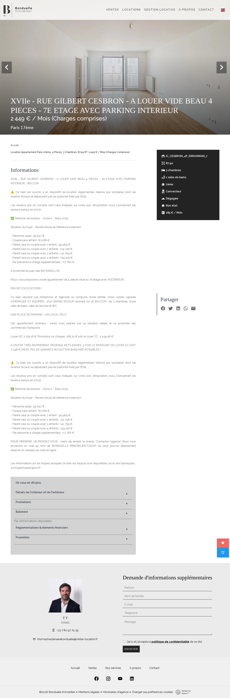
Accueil (15, 145)
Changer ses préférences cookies (152, 692)
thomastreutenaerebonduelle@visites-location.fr (67, 639)
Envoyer (131, 649)
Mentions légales (89, 692)
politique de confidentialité (170, 641)
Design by (186, 692)
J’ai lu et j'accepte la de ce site (164, 641)
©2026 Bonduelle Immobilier (57, 692)
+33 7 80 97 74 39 (67, 630)
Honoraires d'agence (115, 692)
